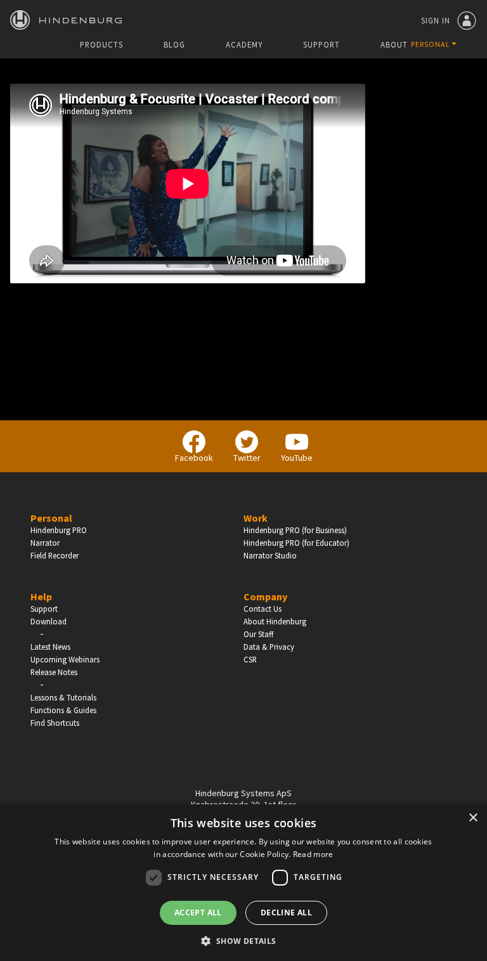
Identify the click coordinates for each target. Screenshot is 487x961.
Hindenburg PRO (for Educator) (296, 543)
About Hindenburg (275, 621)
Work (256, 518)
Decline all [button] (286, 912)
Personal (51, 518)
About (394, 45)
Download (48, 621)
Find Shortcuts (54, 723)
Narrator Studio (270, 555)
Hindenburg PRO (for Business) (295, 530)
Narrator (45, 543)
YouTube (297, 457)
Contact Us (263, 608)
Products (101, 45)
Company (265, 596)
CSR (250, 659)
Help (41, 596)
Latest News (50, 647)
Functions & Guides (63, 710)
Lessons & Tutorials (63, 697)
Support (321, 45)
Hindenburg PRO (58, 530)
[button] (243, 940)
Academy (244, 45)
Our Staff (258, 634)
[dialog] (243, 882)
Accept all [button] (198, 912)
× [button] (472, 818)
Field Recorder (54, 555)
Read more (313, 854)
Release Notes (53, 672)
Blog (174, 45)
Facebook (194, 457)
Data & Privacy (269, 647)
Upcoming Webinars (65, 659)
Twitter (247, 457)
